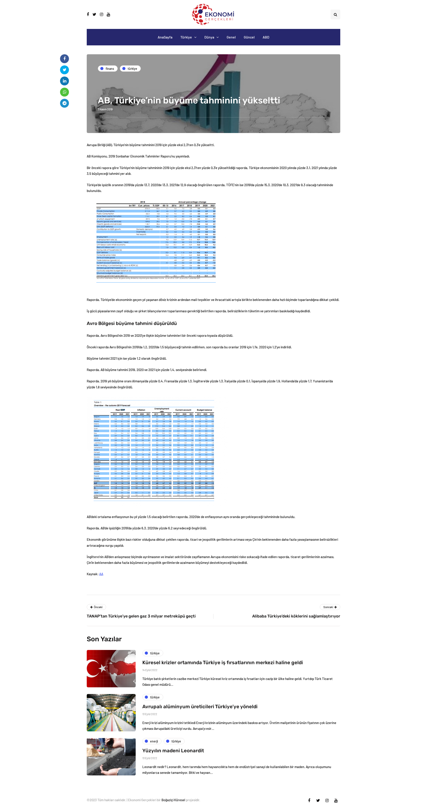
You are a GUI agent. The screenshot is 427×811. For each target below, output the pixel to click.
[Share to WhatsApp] (64, 92)
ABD (266, 37)
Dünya (209, 37)
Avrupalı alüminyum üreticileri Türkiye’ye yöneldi (200, 707)
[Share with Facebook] (64, 58)
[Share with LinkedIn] (64, 81)
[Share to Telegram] (64, 103)
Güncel (249, 37)
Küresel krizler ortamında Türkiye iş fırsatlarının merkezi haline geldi (222, 663)
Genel (231, 37)
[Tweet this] (64, 69)
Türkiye (186, 37)
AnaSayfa (165, 37)
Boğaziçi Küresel (173, 800)
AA (101, 574)
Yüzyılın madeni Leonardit (173, 751)
